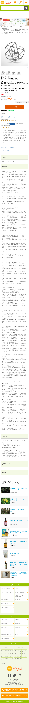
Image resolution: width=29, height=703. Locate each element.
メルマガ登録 (17, 623)
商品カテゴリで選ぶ (8, 26)
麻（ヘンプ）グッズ (5, 603)
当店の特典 (17, 619)
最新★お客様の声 (4, 627)
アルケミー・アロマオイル (6, 592)
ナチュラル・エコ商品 (19, 592)
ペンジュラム (4, 28)
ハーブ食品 (17, 588)
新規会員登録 (17, 627)
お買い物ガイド (4, 623)
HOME (2, 26)
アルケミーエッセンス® (5, 588)
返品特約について (5, 113)
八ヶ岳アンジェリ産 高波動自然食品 (19, 596)
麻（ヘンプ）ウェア (5, 607)
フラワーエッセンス (5, 595)
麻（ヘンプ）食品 (4, 599)
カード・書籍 (17, 599)
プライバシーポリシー (5, 638)
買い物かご (17, 634)
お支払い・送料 (4, 619)
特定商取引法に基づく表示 (6, 634)
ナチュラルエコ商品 (18, 26)
